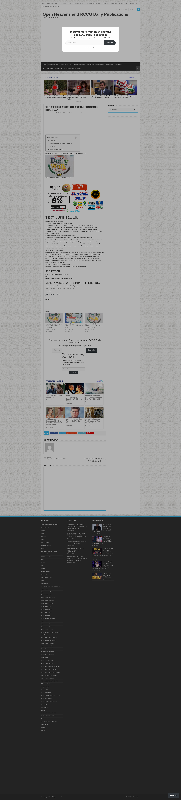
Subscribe (110, 43)
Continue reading (90, 48)
